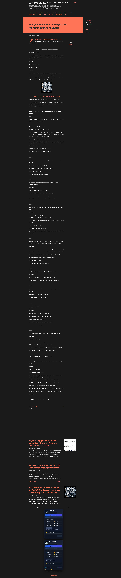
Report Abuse (87, 32)
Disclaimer (65, 12)
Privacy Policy (48, 12)
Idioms (45, 14)
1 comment (34, 459)
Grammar (70, 44)
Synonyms (39, 14)
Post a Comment (35, 506)
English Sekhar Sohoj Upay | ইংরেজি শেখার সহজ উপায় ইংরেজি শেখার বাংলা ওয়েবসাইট (44, 466)
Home (30, 12)
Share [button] (63, 406)
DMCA (71, 12)
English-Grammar (32, 14)
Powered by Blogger (53, 575)
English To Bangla (59, 14)
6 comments (34, 481)
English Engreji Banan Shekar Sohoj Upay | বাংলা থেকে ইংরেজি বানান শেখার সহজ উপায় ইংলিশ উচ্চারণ (43, 443)
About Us (35, 12)
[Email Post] (36, 406)
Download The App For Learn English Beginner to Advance (47, 96)
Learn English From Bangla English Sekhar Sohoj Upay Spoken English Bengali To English (48, 3)
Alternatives (51, 14)
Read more (59, 459)
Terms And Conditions (57, 12)
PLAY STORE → (60, 567)
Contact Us (41, 12)
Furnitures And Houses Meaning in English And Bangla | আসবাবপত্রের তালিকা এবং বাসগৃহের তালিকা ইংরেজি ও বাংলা (44, 490)
